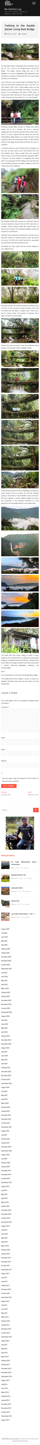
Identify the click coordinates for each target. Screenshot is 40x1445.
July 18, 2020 (15, 868)
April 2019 (4, 1198)
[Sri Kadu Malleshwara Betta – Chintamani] (5, 862)
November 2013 (6, 1408)
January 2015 (5, 1365)
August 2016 (5, 1301)
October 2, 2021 (16, 904)
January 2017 (5, 1285)
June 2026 (4, 937)
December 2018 (6, 1210)
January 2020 (5, 1167)
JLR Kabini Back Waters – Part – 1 (23, 914)
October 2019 (5, 1179)
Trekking (24, 34)
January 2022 (5, 1111)
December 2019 (6, 1171)
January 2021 (5, 1143)
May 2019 (4, 1194)
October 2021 (5, 1123)
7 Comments (25, 868)
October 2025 (5, 965)
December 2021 (6, 1115)
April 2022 (4, 1099)
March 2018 (5, 1246)
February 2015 (5, 1361)
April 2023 (4, 1064)
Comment (5, 707)
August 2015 (5, 1341)
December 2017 (6, 1258)
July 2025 (4, 973)
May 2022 (4, 1095)
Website (4, 761)
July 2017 (4, 1278)
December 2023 (6, 1040)
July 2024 (4, 1020)
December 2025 (6, 957)
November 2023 (6, 1044)
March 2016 (5, 1317)
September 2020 (6, 1151)
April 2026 (4, 945)
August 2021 (5, 1131)
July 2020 (4, 1159)
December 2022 (6, 1072)
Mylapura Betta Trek (18, 875)
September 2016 (6, 1297)
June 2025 (4, 977)
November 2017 (6, 1262)
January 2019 (5, 1206)
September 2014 (6, 1376)
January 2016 (5, 1325)
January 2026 (5, 953)
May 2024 (4, 1028)
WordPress (33, 1439)
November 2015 (6, 1329)
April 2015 (4, 1353)
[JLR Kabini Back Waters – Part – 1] (5, 914)
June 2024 (4, 1024)
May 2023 (4, 1060)
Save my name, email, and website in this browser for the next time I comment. (20, 779)
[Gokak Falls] (5, 901)
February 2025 (5, 992)
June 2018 (4, 1234)
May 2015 (4, 1349)
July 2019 (4, 1190)
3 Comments (25, 917)
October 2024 (5, 1008)
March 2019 (5, 1202)
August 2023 (5, 1048)
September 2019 (6, 1182)
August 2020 (5, 1155)
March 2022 (5, 1103)
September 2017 (6, 1270)
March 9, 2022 (16, 917)
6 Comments (28, 878)
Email (3, 750)
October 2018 (5, 1218)
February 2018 (5, 1250)
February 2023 (5, 1068)
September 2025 (6, 969)
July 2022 (4, 1091)
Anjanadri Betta (17, 888)
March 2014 (5, 1392)
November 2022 (6, 1076)
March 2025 (5, 988)
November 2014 (6, 1372)
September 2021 (6, 1127)
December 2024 (6, 1000)
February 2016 (5, 1321)
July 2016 (4, 1305)
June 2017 (4, 1281)
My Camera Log (12, 9)
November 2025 (6, 961)
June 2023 (4, 1056)
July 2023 (4, 1052)
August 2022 (5, 1087)
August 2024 (5, 1016)
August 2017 (5, 1274)
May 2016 (4, 1313)
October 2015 (5, 1333)
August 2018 (5, 1226)
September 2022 (6, 1083)
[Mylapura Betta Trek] (5, 875)
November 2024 (6, 1004)
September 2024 (6, 1012)
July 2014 (4, 1384)
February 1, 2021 (16, 891)
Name (3, 738)
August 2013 (5, 1420)
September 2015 (6, 1337)
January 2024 (5, 1036)
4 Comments (27, 891)
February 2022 (5, 1107)
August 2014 (5, 1380)
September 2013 (6, 1416)
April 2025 (4, 985)
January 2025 (5, 996)
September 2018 (6, 1222)
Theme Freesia (25, 1439)
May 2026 (4, 941)
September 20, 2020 (17, 878)
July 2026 (4, 933)
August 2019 (5, 1186)
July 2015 (4, 1345)
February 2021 (5, 1139)
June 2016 (4, 1309)
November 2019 (6, 1175)
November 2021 (6, 1119)
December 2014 (6, 1369)
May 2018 (4, 1238)
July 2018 (4, 1230)
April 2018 (4, 1242)
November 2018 (6, 1214)
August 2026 (5, 929)
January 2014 (5, 1400)
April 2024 (4, 1032)
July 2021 (4, 1135)
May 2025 (4, 981)
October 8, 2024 (11, 34)
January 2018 (5, 1254)
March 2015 (5, 1357)
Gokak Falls (15, 901)
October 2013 (5, 1412)
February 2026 (5, 949)
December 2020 (6, 1147)
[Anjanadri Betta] (5, 888)
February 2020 (5, 1163)
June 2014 (4, 1388)
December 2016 (6, 1289)
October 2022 (5, 1079)
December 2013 (6, 1404)
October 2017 (5, 1266)
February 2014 (5, 1396)
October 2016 (5, 1293)
